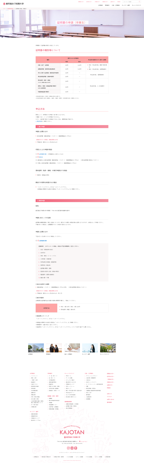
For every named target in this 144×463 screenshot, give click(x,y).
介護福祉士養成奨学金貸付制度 (93, 390)
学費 (87, 386)
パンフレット (34, 376)
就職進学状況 (34, 416)
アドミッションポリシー (92, 376)
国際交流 (33, 392)
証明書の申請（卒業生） (71, 406)
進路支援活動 (34, 414)
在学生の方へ (110, 376)
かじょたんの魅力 (70, 380)
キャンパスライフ (69, 373)
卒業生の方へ (110, 382)
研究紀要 (33, 388)
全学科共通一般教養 (53, 388)
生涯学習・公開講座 (53, 407)
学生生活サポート (70, 392)
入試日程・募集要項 (90, 378)
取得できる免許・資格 (54, 386)
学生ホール (68, 376)
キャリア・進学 (34, 411)
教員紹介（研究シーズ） (54, 390)
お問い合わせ (110, 399)
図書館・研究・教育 (53, 396)
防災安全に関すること (71, 397)
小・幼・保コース (53, 376)
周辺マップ (68, 388)
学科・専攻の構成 (35, 397)
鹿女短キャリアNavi (36, 420)
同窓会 (109, 388)
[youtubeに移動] (72, 448)
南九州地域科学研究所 (54, 400)
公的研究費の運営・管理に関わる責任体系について (37, 401)
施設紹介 (33, 382)
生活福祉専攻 (52, 380)
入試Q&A (88, 380)
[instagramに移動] (68, 448)
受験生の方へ (110, 373)
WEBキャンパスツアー (91, 382)
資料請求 (88, 394)
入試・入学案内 (89, 373)
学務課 (50, 402)
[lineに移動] (75, 448)
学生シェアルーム (70, 386)
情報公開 (33, 394)
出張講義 (88, 399)
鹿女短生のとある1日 (71, 382)
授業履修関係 (10, 8)
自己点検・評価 (35, 399)
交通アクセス (34, 384)
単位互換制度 (69, 408)
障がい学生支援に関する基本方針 (74, 390)
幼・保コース (52, 378)
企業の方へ (110, 385)
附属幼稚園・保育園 (53, 409)
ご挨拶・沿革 (34, 380)
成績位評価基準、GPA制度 (72, 404)
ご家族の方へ (110, 379)
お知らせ (109, 394)
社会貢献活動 (34, 390)
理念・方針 (33, 378)
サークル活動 (69, 378)
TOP (4, 8)
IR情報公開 (33, 407)
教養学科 (51, 384)
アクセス (109, 396)
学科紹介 (50, 373)
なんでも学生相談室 (70, 394)
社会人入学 (88, 392)
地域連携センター (53, 404)
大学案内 (32, 373)
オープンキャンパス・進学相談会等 (94, 384)
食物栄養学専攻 (52, 382)
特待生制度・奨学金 (90, 388)
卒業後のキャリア (35, 418)
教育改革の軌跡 (35, 386)
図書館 (50, 398)
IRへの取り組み (34, 404)
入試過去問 (88, 397)
